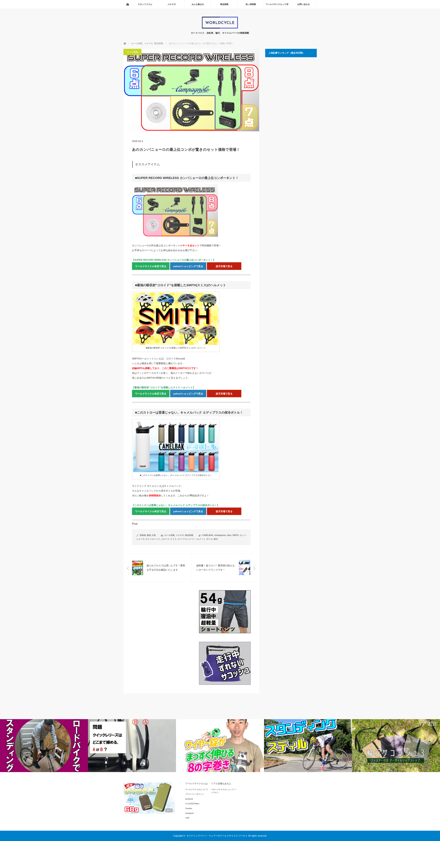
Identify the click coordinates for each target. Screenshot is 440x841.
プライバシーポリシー (194, 794)
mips (229, 535)
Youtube (188, 808)
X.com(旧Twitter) (192, 803)
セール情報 (132, 52)
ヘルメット (200, 539)
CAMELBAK (207, 535)
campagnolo (220, 535)
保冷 (216, 539)
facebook (189, 799)
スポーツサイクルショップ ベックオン (223, 791)
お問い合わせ (303, 4)
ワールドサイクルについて (196, 789)
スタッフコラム (145, 4)
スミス (173, 539)
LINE (187, 818)
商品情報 (224, 4)
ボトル (209, 539)
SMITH (235, 535)
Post (135, 523)
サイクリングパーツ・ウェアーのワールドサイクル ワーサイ (217, 835)
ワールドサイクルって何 (277, 4)
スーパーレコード (186, 539)
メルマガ (171, 4)
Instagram (189, 813)
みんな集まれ (198, 4)
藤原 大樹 (151, 535)
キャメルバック (153, 539)
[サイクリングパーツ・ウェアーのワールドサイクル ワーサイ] (220, 27)
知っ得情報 (251, 4)
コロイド (165, 539)
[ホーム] (127, 4)
